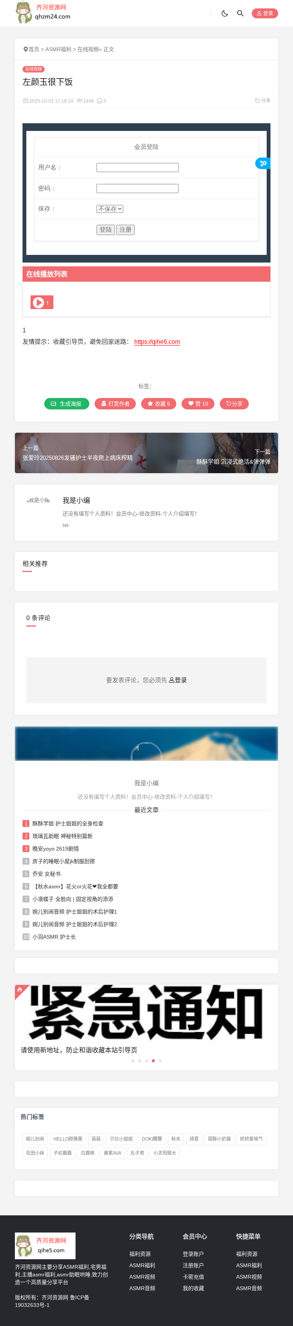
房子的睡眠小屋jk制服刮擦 (63, 861)
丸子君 (137, 1153)
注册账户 (193, 1265)
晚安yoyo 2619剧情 (55, 849)
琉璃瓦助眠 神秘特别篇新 (62, 836)
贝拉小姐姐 (121, 1139)
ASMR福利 (58, 49)
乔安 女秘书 (46, 874)
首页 (34, 49)
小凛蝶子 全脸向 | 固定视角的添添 (72, 899)
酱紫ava (112, 1153)
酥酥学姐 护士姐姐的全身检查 (67, 823)
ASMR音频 (142, 1288)
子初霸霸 (62, 1153)
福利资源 (140, 1254)
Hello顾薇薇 (67, 1139)
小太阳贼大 (164, 1153)
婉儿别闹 (35, 1139)
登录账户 (193, 1254)
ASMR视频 (142, 1277)
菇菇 (96, 1139)
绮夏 (194, 1139)
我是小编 (76, 500)
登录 (267, 13)
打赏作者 (118, 404)
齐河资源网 (55, 1297)
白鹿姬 (88, 1153)
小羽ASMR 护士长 (54, 937)
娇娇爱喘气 (251, 1139)
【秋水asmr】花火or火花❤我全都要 (75, 886)
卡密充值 (193, 1277)
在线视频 (88, 49)
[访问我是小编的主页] (146, 757)
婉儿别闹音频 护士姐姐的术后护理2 (74, 924)
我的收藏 (193, 1288)
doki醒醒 (152, 1139)
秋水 (175, 1139)
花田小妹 (35, 1153)
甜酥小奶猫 (219, 1139)
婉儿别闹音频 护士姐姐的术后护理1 (74, 912)
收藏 (161, 404)
